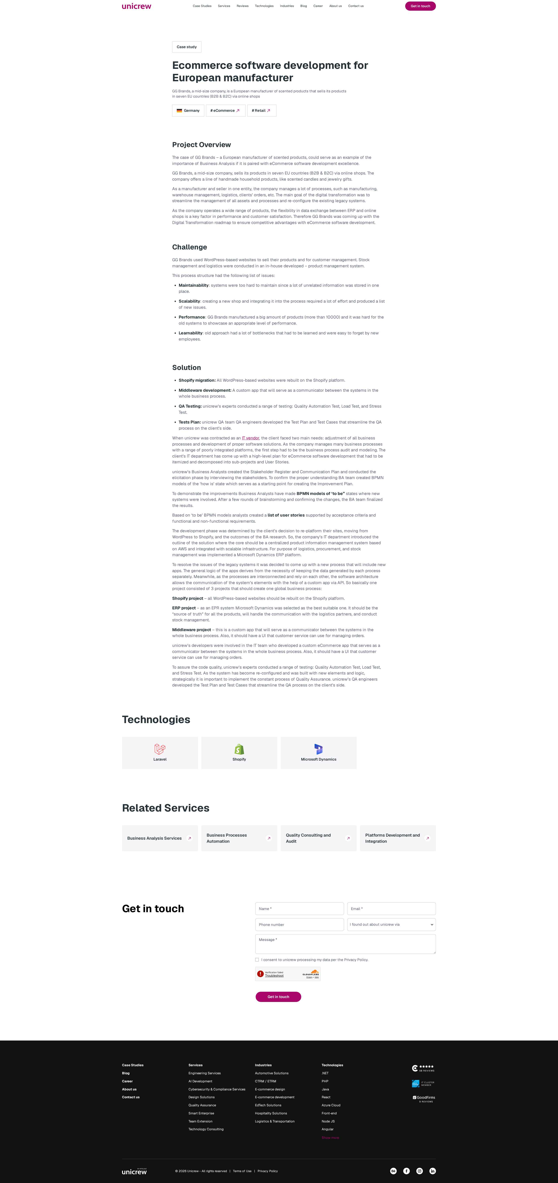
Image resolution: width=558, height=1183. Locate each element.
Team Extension (201, 1121)
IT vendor (250, 438)
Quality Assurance (202, 1105)
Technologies (264, 6)
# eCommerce (223, 110)
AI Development (200, 1081)
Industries (287, 6)
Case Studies (202, 6)
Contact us (356, 6)
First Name (268, 909)
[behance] (393, 1170)
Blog (303, 6)
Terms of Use (242, 1171)
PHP (325, 1081)
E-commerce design (270, 1089)
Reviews (242, 6)
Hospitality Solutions (271, 1113)
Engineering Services (205, 1073)
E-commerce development (274, 1097)
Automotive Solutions (272, 1073)
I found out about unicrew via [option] (375, 924)
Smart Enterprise (201, 1113)
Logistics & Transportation (275, 1121)
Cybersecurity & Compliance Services (217, 1089)
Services (224, 6)
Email (355, 909)
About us (335, 6)
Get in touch (420, 6)
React (326, 1097)
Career (318, 6)
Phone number (271, 924)
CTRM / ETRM (265, 1081)
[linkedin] (432, 1170)
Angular (328, 1129)
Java (325, 1089)
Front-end (329, 1113)
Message (266, 944)
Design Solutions (202, 1097)
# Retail (258, 110)
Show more (330, 1138)
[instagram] (419, 1170)
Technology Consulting (206, 1129)
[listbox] (391, 924)
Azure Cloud (331, 1105)
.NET (325, 1073)
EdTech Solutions (268, 1105)
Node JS (328, 1121)
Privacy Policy (355, 959)
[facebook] (406, 1170)
